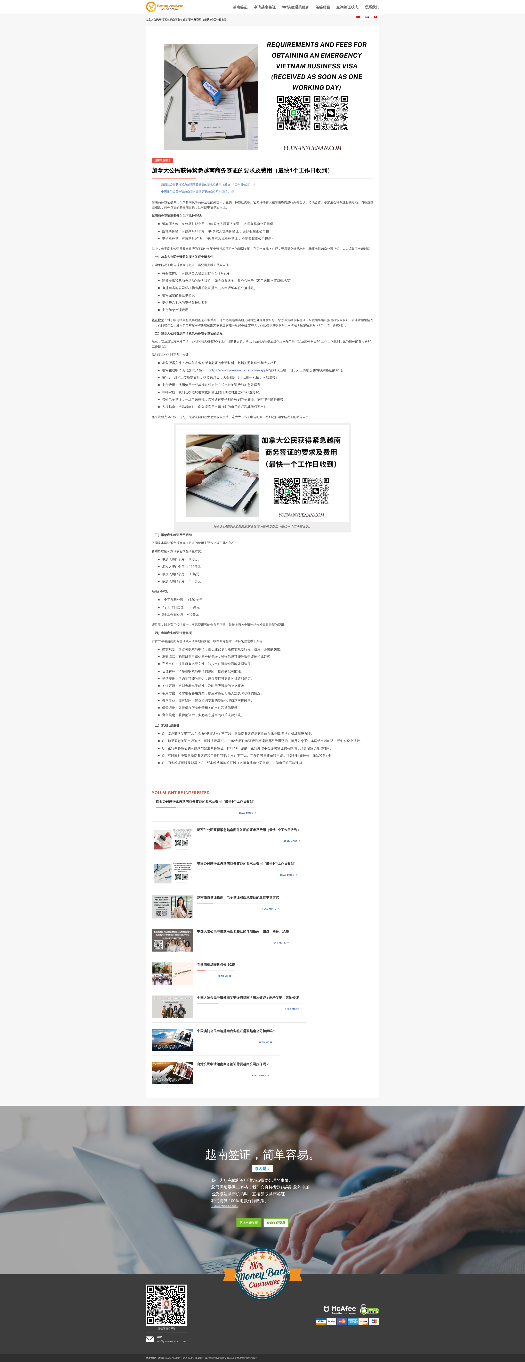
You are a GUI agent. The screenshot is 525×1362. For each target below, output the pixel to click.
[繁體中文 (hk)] (375, 17)
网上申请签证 (249, 1223)
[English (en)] (367, 17)
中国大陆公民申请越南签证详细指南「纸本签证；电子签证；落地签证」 (249, 998)
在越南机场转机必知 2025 (216, 965)
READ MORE (246, 812)
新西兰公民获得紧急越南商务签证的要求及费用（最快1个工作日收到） (206, 184)
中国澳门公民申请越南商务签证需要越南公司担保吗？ (195, 192)
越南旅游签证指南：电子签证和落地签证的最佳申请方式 (238, 897)
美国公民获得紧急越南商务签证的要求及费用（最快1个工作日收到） (247, 863)
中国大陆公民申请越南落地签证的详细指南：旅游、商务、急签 (243, 931)
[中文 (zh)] (358, 17)
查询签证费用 (276, 1223)
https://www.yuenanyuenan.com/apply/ (239, 370)
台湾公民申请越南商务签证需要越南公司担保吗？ (233, 1064)
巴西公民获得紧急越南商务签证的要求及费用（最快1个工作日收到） (206, 801)
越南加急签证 (162, 160)
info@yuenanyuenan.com (171, 1341)
